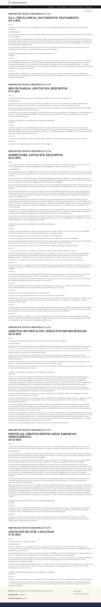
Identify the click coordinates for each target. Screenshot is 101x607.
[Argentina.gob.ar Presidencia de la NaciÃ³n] (17, 2)
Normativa (89, 7)
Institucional (51, 7)
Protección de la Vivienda (76, 7)
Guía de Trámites (62, 7)
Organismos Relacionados (80, 593)
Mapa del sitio (77, 591)
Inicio (9, 7)
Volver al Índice (88, 11)
